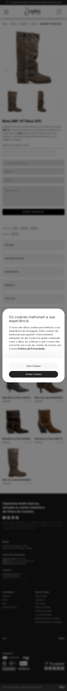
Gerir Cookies (34, 366)
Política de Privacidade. (31, 348)
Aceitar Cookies (34, 374)
